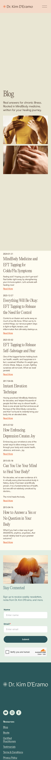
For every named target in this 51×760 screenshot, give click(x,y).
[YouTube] (5, 712)
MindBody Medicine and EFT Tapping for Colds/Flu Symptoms (20, 265)
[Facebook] (18, 712)
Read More (8, 288)
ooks (7, 732)
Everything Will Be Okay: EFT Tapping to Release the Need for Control (20, 306)
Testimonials (9, 746)
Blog (5, 727)
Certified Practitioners (9, 740)
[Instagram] (12, 712)
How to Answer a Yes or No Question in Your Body (19, 518)
